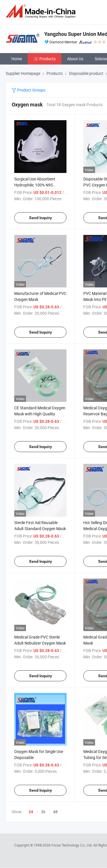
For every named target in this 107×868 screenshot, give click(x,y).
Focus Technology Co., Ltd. (72, 845)
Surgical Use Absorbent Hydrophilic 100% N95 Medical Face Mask (34, 185)
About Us (75, 58)
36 (43, 811)
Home (16, 58)
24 (31, 811)
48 (55, 811)
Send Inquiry (40, 217)
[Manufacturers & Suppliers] (42, 11)
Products (47, 58)
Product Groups (30, 90)
